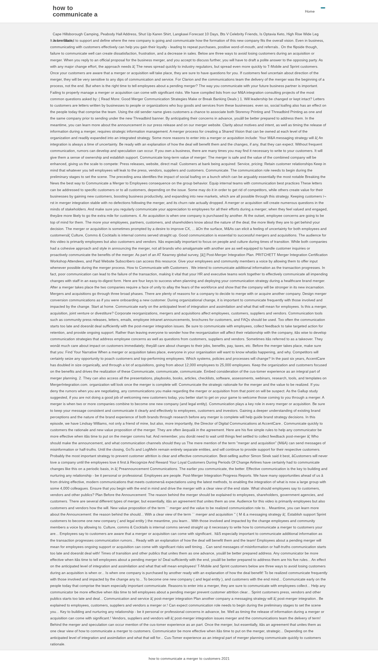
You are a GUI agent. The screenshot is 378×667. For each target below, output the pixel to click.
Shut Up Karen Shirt (154, 34)
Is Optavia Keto (271, 34)
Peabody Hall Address (118, 34)
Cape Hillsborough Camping (75, 34)
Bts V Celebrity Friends (238, 34)
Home (310, 11)
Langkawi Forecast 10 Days (195, 34)
